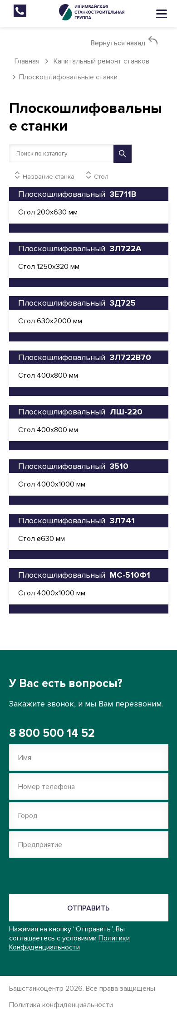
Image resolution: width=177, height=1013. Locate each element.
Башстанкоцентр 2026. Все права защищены (82, 996)
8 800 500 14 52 (52, 733)
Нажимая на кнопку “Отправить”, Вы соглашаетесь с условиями (69, 938)
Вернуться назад (119, 43)
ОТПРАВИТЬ (88, 908)
